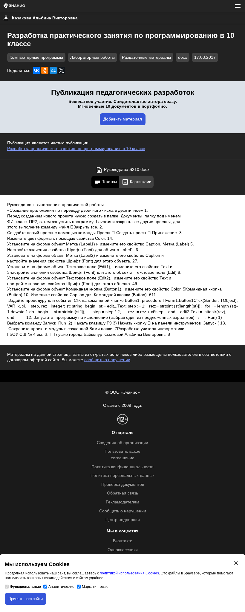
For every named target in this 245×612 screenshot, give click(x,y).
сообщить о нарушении (107, 360)
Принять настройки (25, 598)
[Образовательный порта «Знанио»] (14, 6)
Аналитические (61, 587)
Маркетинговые (95, 587)
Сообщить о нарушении (122, 511)
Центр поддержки (122, 519)
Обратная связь (122, 493)
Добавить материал (122, 119)
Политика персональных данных (122, 475)
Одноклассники (123, 550)
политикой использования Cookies (129, 573)
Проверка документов (122, 484)
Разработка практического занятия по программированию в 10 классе (76, 148)
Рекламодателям (122, 502)
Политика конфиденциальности (122, 467)
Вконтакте (122, 541)
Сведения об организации (122, 443)
